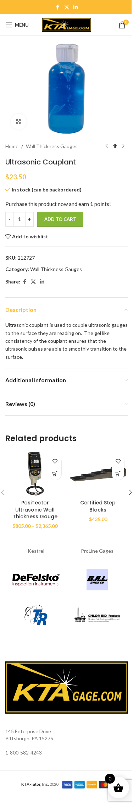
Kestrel (36, 551)
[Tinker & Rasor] (36, 615)
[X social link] (66, 7)
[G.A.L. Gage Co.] (97, 579)
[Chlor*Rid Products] (97, 615)
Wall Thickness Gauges (52, 146)
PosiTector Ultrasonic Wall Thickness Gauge (35, 509)
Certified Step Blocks (98, 506)
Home (11, 146)
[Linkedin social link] (75, 7)
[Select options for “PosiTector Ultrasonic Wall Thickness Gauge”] (55, 473)
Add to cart (60, 219)
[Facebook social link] (58, 7)
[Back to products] (115, 146)
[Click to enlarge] (19, 122)
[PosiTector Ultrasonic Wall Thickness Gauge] (35, 473)
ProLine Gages (97, 551)
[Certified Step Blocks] (98, 473)
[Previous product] (106, 146)
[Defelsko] (36, 579)
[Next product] (123, 146)
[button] (118, 473)
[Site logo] (67, 24)
